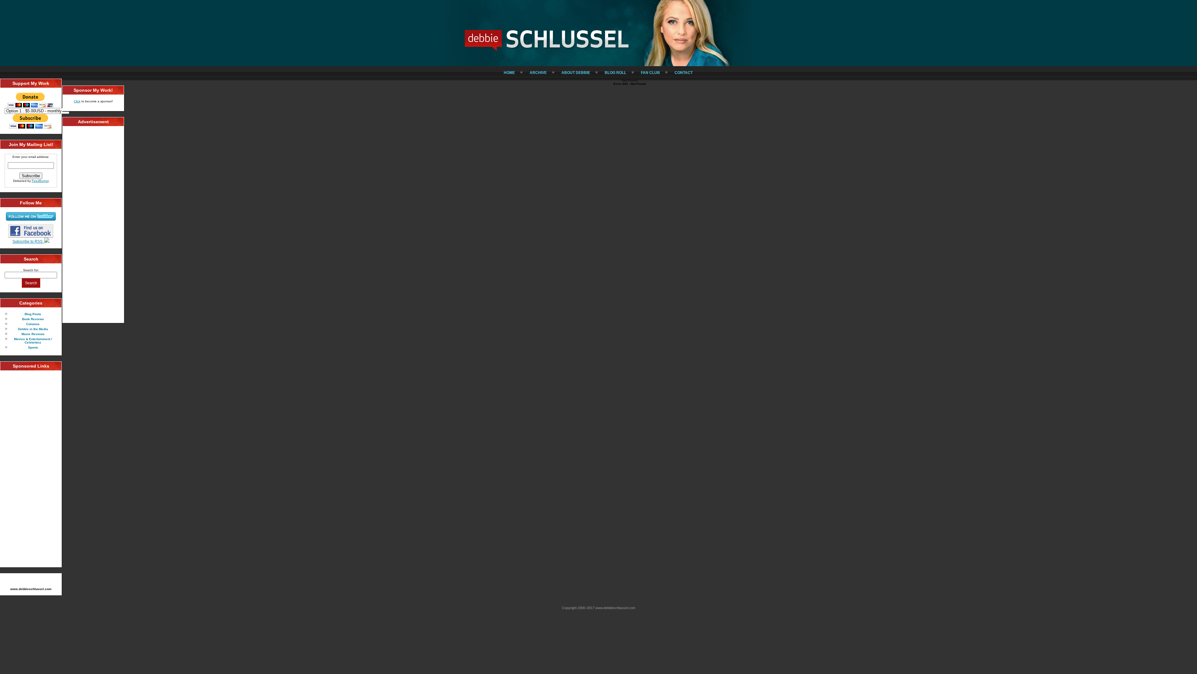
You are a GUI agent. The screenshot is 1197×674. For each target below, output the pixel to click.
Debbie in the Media (33, 329)
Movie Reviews (33, 334)
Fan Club (650, 73)
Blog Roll (615, 73)
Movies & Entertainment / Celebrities (33, 340)
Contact (684, 73)
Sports (33, 347)
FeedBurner (40, 181)
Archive (538, 73)
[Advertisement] (31, 469)
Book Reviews (33, 319)
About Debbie (575, 73)
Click (77, 101)
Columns (33, 324)
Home (509, 73)
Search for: (31, 270)
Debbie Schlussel (547, 39)
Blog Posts (33, 314)
